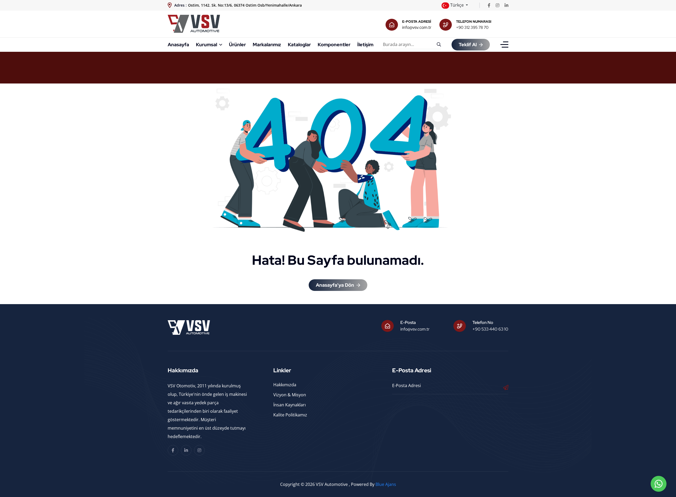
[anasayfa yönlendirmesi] (194, 23)
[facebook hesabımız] (489, 5)
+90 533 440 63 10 (490, 329)
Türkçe (457, 5)
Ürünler (237, 44)
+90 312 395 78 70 (472, 27)
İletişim (365, 44)
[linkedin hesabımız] (506, 5)
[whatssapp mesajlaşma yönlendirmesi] (658, 484)
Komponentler (334, 44)
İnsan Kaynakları (289, 405)
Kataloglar (299, 44)
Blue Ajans (385, 484)
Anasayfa (178, 44)
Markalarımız (267, 44)
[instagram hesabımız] (497, 5)
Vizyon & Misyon (289, 395)
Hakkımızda (284, 385)
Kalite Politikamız (290, 415)
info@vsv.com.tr (416, 27)
